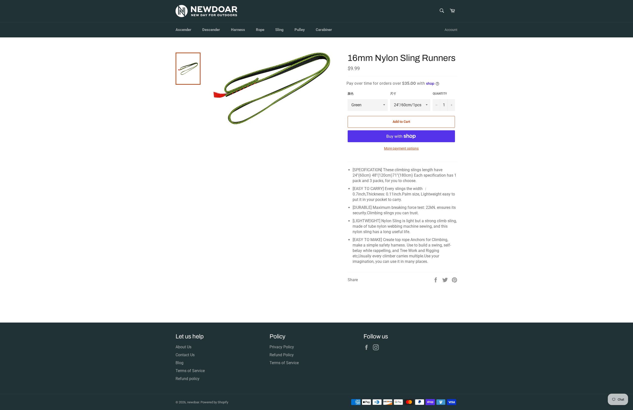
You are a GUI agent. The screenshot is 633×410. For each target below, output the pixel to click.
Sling (279, 29)
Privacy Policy (282, 347)
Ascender (183, 29)
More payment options (401, 148)
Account (451, 30)
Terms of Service (190, 370)
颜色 (351, 93)
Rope (260, 29)
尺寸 (393, 93)
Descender (211, 29)
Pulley (299, 29)
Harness (238, 29)
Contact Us (185, 355)
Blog (179, 362)
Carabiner (324, 29)
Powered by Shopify (214, 402)
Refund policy (188, 378)
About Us (183, 347)
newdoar (193, 402)
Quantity (440, 93)
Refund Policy (282, 355)
